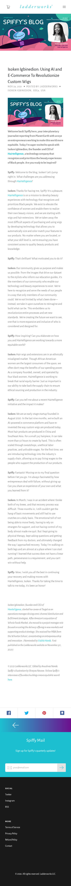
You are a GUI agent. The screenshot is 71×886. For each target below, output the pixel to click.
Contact (8, 846)
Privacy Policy (11, 833)
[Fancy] (62, 713)
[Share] (9, 713)
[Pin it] (44, 713)
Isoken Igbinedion (19, 90)
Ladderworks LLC (47, 874)
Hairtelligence (16, 153)
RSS (7, 807)
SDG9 (36, 90)
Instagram (10, 801)
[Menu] (64, 7)
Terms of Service (12, 827)
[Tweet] (27, 713)
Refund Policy (11, 840)
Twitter (8, 794)
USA (43, 90)
